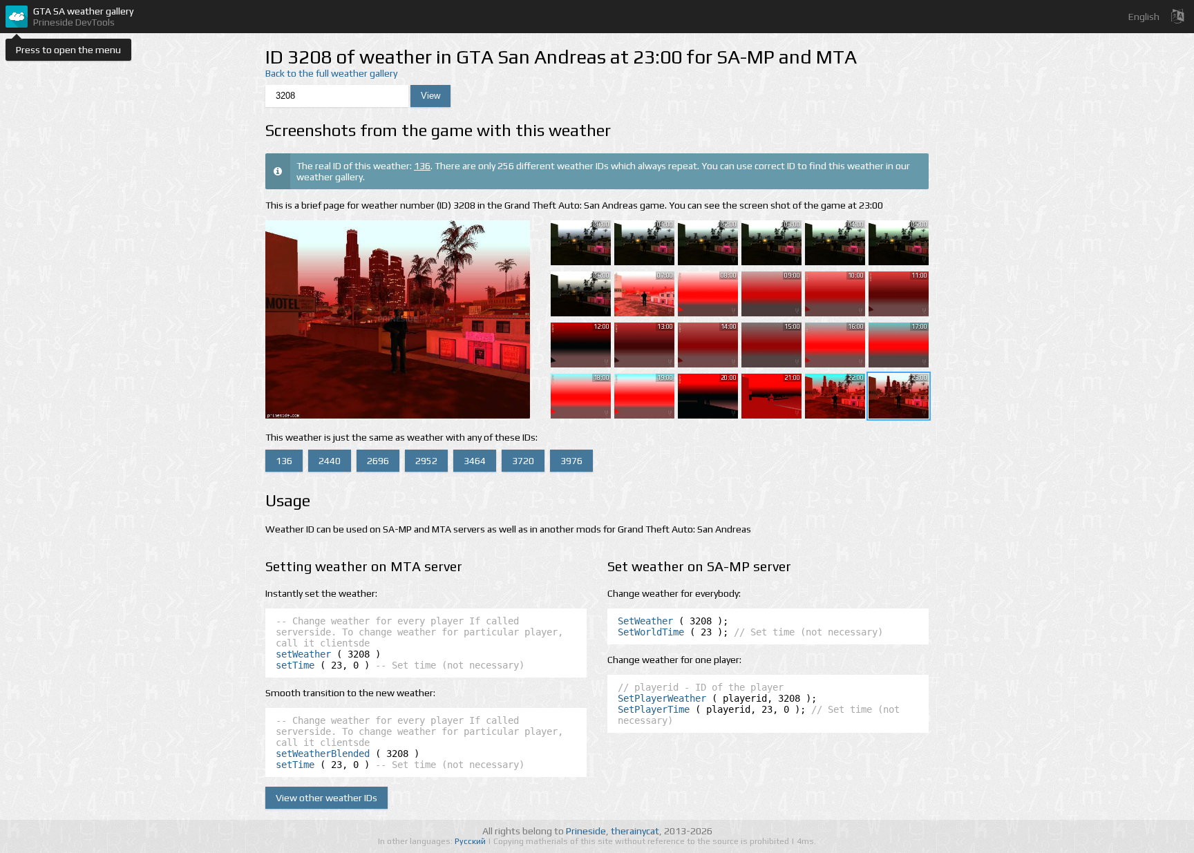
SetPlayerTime (654, 709)
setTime (295, 665)
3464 (475, 460)
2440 (330, 460)
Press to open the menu (68, 49)
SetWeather (645, 620)
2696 (378, 460)
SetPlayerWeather (662, 698)
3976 (571, 460)
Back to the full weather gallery (331, 73)
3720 (523, 460)
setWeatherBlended (323, 753)
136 (422, 165)
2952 (426, 460)
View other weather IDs (326, 797)
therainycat (635, 830)
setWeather (303, 654)
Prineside (586, 830)
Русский (471, 841)
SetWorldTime (651, 632)
